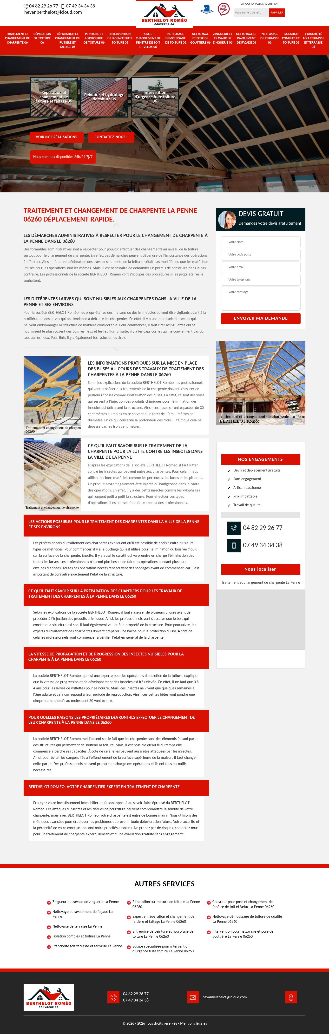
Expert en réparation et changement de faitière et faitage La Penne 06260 (163, 919)
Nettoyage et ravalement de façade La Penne (83, 914)
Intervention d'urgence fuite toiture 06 (119, 38)
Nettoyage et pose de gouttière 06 (200, 38)
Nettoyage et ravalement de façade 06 (246, 38)
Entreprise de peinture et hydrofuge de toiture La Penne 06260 (162, 934)
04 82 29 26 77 (43, 6)
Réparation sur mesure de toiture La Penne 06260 (166, 904)
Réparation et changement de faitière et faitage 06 (67, 40)
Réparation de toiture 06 (42, 38)
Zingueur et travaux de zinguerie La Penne (86, 902)
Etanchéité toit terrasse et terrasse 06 (313, 40)
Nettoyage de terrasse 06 (269, 38)
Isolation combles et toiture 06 (291, 38)
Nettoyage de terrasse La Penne (77, 927)
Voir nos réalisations (56, 137)
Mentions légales (193, 1024)
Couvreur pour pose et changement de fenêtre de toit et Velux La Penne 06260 (243, 904)
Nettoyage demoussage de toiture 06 (175, 38)
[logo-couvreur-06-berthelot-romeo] (164, 14)
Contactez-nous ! (111, 137)
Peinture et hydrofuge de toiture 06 (94, 38)
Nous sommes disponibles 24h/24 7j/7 (62, 157)
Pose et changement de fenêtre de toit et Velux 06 (148, 40)
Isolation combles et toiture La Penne (82, 936)
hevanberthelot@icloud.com (53, 12)
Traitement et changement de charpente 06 (17, 38)
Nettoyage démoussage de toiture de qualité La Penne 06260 (247, 919)
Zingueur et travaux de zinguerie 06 (222, 38)
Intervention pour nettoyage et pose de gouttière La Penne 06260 (242, 934)
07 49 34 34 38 (80, 6)
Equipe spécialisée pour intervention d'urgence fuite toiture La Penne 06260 (163, 949)
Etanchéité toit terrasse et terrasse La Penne (87, 946)
